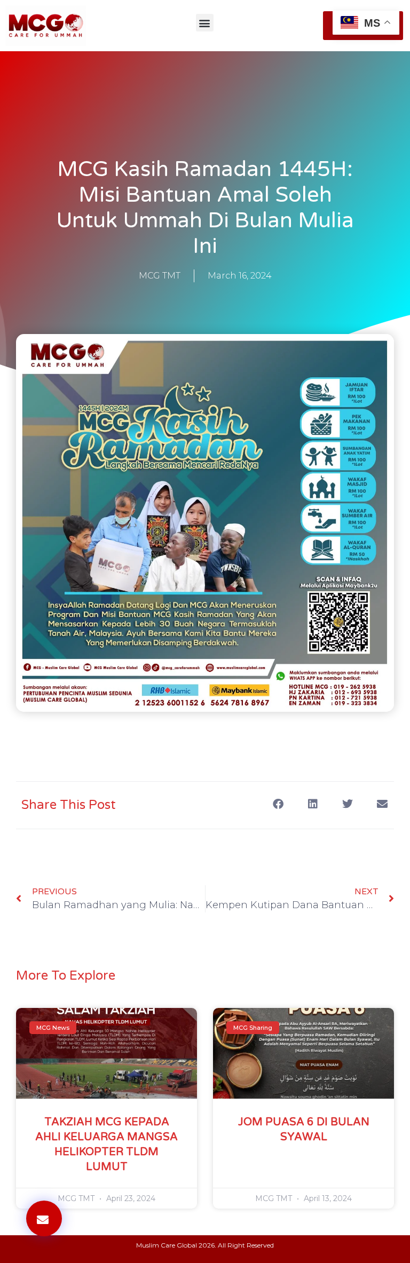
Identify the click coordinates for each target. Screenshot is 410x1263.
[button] (205, 22)
